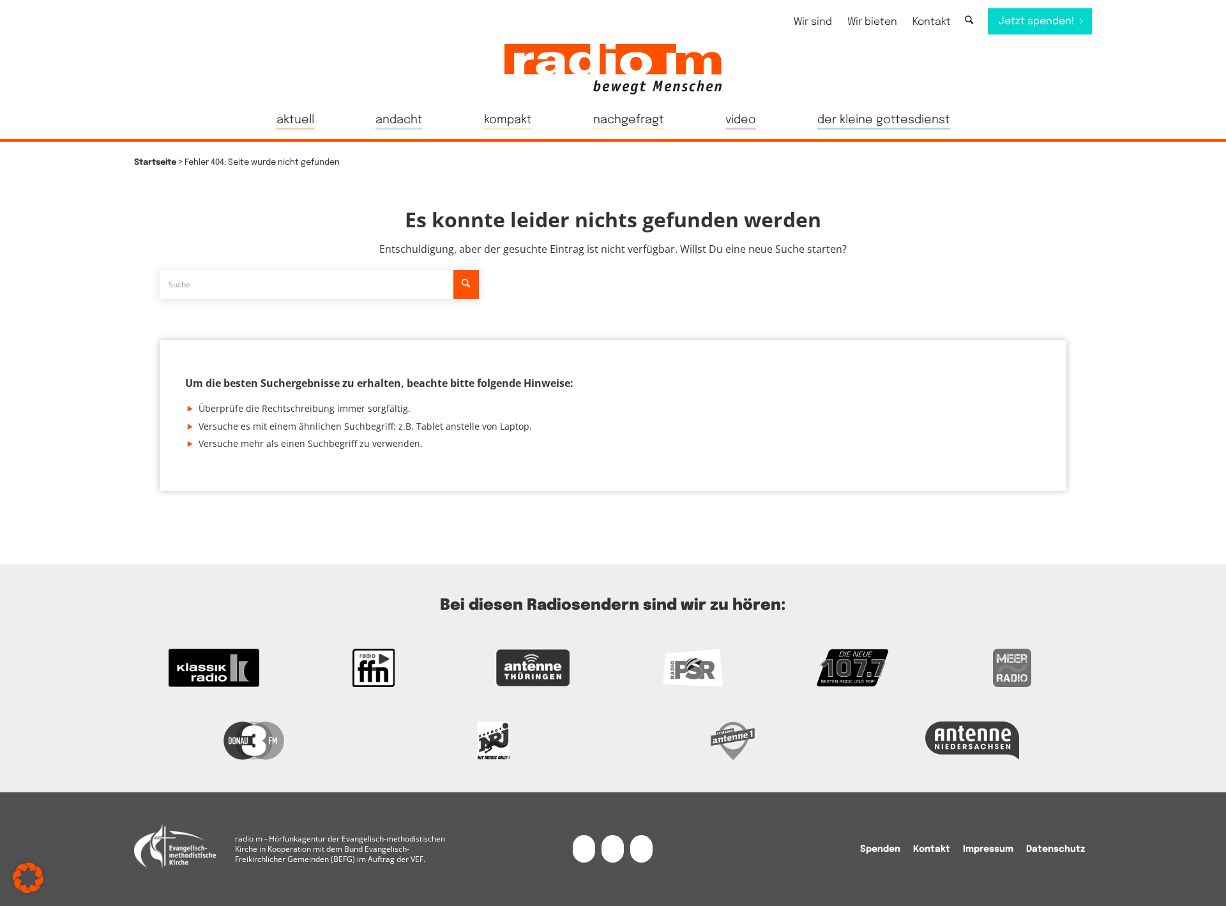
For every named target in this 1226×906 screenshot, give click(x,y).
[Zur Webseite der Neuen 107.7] (852, 668)
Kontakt (931, 22)
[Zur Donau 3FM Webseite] (254, 740)
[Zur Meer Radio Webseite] (1012, 668)
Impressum (988, 849)
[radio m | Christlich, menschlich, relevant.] (613, 68)
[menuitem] (813, 22)
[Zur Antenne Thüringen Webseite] (533, 668)
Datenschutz (1055, 849)
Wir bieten (872, 22)
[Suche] (969, 20)
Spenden (880, 849)
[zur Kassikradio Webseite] (214, 668)
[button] (28, 878)
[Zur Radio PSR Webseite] (693, 668)
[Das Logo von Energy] (493, 740)
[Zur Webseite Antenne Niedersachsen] (972, 740)
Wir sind (813, 22)
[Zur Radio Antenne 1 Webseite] (733, 740)
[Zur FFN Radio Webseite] (373, 668)
